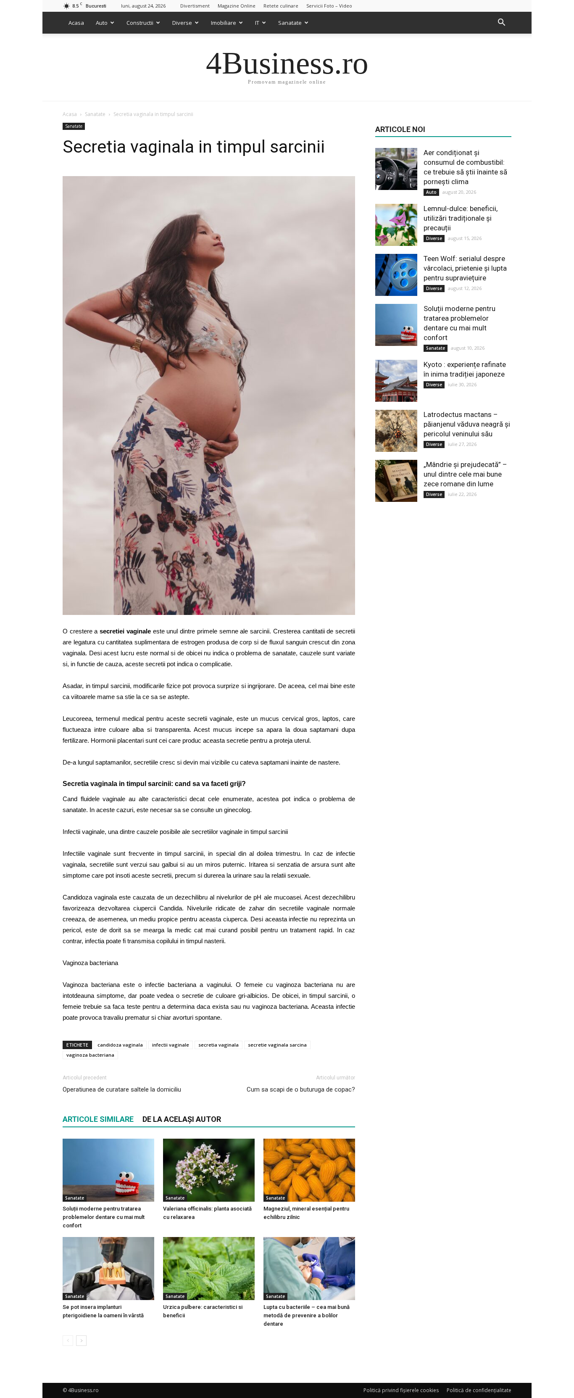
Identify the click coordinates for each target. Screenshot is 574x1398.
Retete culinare (280, 6)
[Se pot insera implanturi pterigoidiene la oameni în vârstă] (108, 1268)
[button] (501, 23)
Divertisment (195, 6)
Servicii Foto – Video (329, 6)
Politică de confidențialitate (479, 1390)
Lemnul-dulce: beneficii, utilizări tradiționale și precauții (461, 218)
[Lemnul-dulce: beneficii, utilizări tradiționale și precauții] (396, 225)
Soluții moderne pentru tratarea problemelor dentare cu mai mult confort (104, 1217)
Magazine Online (236, 6)
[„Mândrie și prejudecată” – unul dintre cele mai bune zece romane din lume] (396, 481)
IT (257, 22)
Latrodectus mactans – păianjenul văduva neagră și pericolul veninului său (467, 424)
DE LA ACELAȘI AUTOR (181, 1119)
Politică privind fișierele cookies (401, 1390)
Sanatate (290, 22)
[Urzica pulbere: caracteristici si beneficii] (209, 1268)
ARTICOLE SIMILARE (98, 1119)
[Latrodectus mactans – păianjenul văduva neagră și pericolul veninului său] (396, 431)
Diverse (182, 22)
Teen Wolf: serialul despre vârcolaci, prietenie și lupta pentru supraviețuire (465, 268)
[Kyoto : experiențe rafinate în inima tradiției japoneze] (396, 381)
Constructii (139, 22)
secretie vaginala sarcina (277, 1045)
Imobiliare (223, 22)
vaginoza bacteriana (90, 1055)
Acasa (76, 22)
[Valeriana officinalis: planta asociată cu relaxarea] (209, 1170)
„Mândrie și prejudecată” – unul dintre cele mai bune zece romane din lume (465, 474)
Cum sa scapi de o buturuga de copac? (301, 1089)
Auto (102, 22)
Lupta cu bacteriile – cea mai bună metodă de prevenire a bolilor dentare (306, 1315)
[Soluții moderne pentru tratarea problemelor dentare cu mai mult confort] (108, 1170)
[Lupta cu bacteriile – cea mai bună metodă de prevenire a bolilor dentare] (309, 1268)
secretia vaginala (218, 1045)
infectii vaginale (170, 1045)
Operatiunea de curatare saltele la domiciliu (122, 1089)
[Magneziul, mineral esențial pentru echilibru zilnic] (309, 1170)
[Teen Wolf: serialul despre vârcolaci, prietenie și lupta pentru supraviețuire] (396, 275)
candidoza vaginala (120, 1045)
